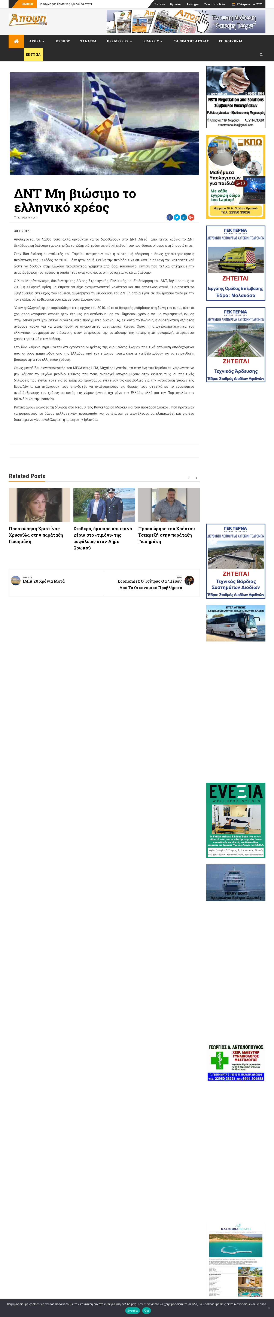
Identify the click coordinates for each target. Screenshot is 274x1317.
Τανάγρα (192, 4)
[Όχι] (269, 1308)
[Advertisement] (236, 453)
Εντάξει (132, 1310)
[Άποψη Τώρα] (16, 41)
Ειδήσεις (151, 41)
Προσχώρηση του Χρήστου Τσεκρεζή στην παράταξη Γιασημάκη (166, 535)
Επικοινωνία (231, 41)
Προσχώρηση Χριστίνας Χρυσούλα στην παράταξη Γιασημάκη (36, 535)
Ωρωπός (176, 4)
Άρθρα (35, 41)
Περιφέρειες (118, 41)
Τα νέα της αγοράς (191, 41)
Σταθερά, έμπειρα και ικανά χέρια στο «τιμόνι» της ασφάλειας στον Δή (85, 4)
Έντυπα (159, 4)
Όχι (146, 1310)
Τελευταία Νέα (214, 4)
